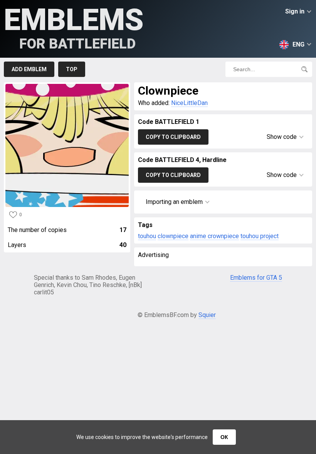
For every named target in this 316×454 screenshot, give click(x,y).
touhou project (259, 236)
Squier (207, 315)
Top (71, 69)
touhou (147, 236)
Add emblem (29, 69)
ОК (224, 437)
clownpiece (173, 236)
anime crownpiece (214, 236)
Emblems (74, 27)
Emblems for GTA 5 (256, 277)
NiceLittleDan (189, 103)
